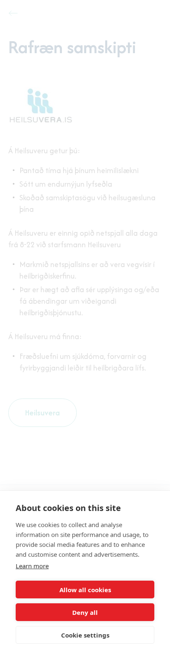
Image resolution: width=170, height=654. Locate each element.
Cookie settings (85, 635)
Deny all (85, 612)
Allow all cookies (85, 590)
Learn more (32, 566)
